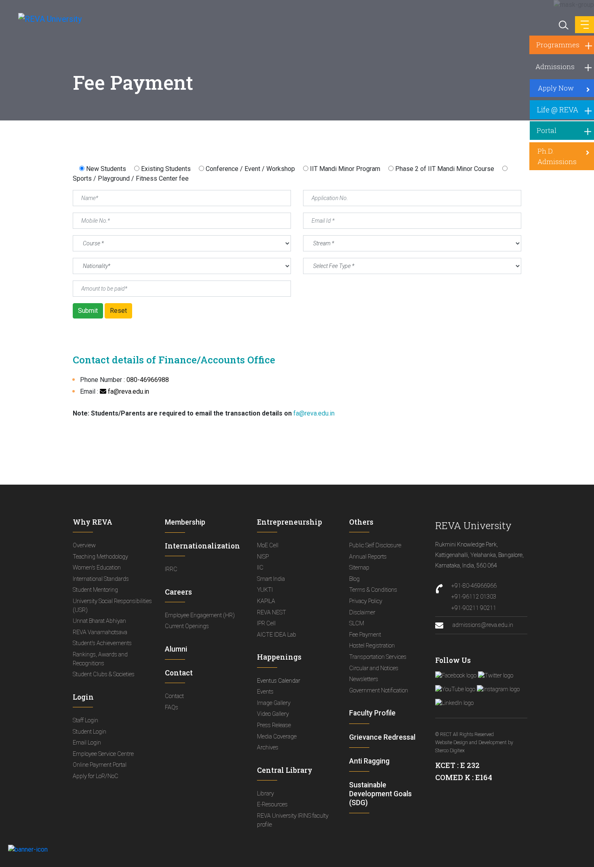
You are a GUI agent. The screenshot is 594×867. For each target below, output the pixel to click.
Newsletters (363, 679)
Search (562, 24)
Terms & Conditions (373, 589)
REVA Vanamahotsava (100, 632)
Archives (267, 747)
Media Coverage (277, 736)
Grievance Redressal (382, 737)
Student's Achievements (102, 643)
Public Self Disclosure (375, 545)
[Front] (45, 18)
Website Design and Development (471, 742)
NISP (263, 556)
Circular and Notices (373, 668)
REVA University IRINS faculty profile (293, 820)
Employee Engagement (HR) (200, 615)
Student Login (89, 731)
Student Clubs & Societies (104, 674)
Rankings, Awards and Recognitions (100, 659)
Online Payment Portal (99, 765)
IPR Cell (266, 623)
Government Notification (378, 690)
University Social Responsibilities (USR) (112, 606)
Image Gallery (274, 703)
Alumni (176, 649)
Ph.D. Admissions (557, 156)
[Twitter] (495, 675)
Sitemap (359, 567)
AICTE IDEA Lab (276, 634)
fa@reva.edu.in (127, 391)
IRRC (171, 569)
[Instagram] (498, 689)
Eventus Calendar (278, 680)
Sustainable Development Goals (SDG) (380, 794)
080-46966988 (147, 380)
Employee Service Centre (103, 754)
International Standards (101, 579)
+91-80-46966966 (474, 585)
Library (265, 793)
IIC (260, 567)
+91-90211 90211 (473, 608)
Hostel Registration (372, 645)
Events (265, 691)
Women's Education (97, 567)
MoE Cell (267, 545)
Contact (174, 696)
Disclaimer (362, 612)
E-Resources (272, 804)
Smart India (271, 579)
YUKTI (265, 589)
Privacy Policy (365, 601)
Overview (84, 545)
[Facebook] (455, 675)
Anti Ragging (369, 761)
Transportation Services (378, 657)
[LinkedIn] (454, 702)
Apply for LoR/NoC (95, 776)
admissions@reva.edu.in (482, 625)
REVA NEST (271, 612)
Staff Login (85, 720)
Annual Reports (368, 556)
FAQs (171, 707)
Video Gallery (273, 714)
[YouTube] (455, 689)
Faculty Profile (372, 713)
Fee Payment (365, 634)
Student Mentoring (95, 589)
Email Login (87, 742)
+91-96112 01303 (473, 596)
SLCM (356, 623)
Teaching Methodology (100, 556)
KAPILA (266, 601)
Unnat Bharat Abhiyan (99, 621)
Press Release (274, 725)
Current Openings (187, 626)
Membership (185, 522)
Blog (354, 579)
